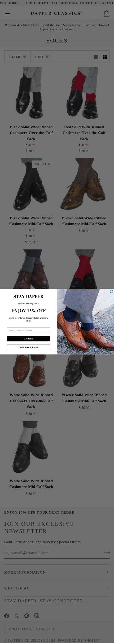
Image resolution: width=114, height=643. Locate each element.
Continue (28, 338)
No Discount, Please (28, 347)
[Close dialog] (111, 291)
